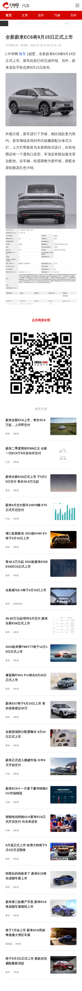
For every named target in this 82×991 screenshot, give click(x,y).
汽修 (57, 15)
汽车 (26, 6)
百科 (73, 15)
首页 (9, 15)
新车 (22, 54)
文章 (25, 15)
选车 (41, 15)
